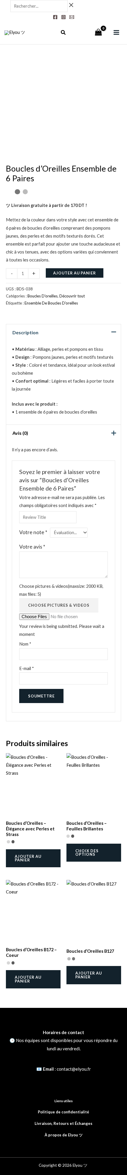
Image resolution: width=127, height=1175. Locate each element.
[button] (63, 33)
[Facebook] (55, 17)
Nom (25, 643)
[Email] (71, 17)
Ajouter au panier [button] (28, 858)
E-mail (26, 668)
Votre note (33, 532)
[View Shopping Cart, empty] (98, 32)
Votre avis (32, 547)
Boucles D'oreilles (42, 296)
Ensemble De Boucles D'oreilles (51, 303)
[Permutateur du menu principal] (116, 32)
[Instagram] (63, 17)
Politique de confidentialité (63, 1112)
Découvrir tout (72, 296)
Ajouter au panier (74, 273)
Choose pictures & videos (58, 605)
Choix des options (87, 852)
